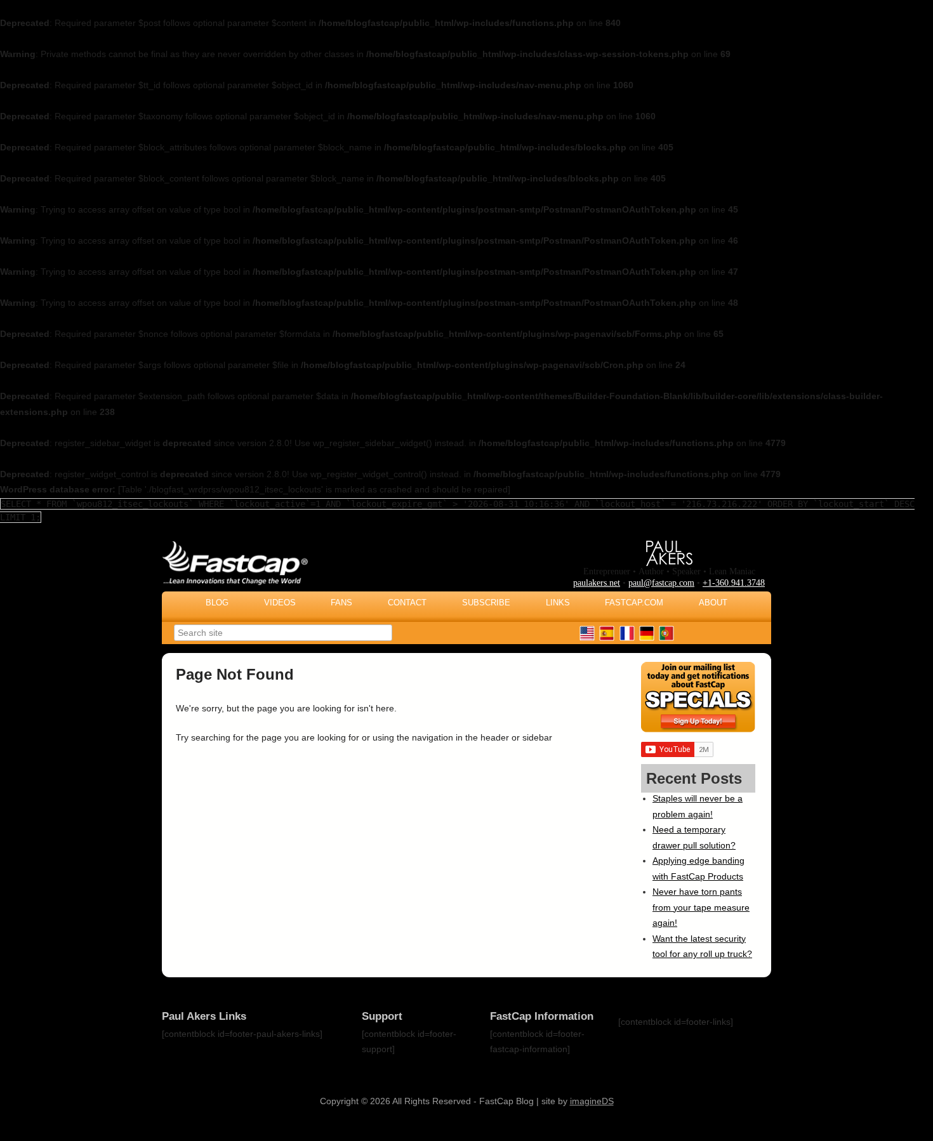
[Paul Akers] (669, 563)
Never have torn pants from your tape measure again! (701, 907)
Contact (407, 602)
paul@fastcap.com (661, 582)
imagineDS (592, 1101)
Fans (341, 602)
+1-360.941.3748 (734, 582)
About (713, 602)
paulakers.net (596, 582)
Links (558, 602)
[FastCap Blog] (362, 588)
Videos (280, 602)
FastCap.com (634, 602)
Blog (217, 602)
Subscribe (486, 602)
